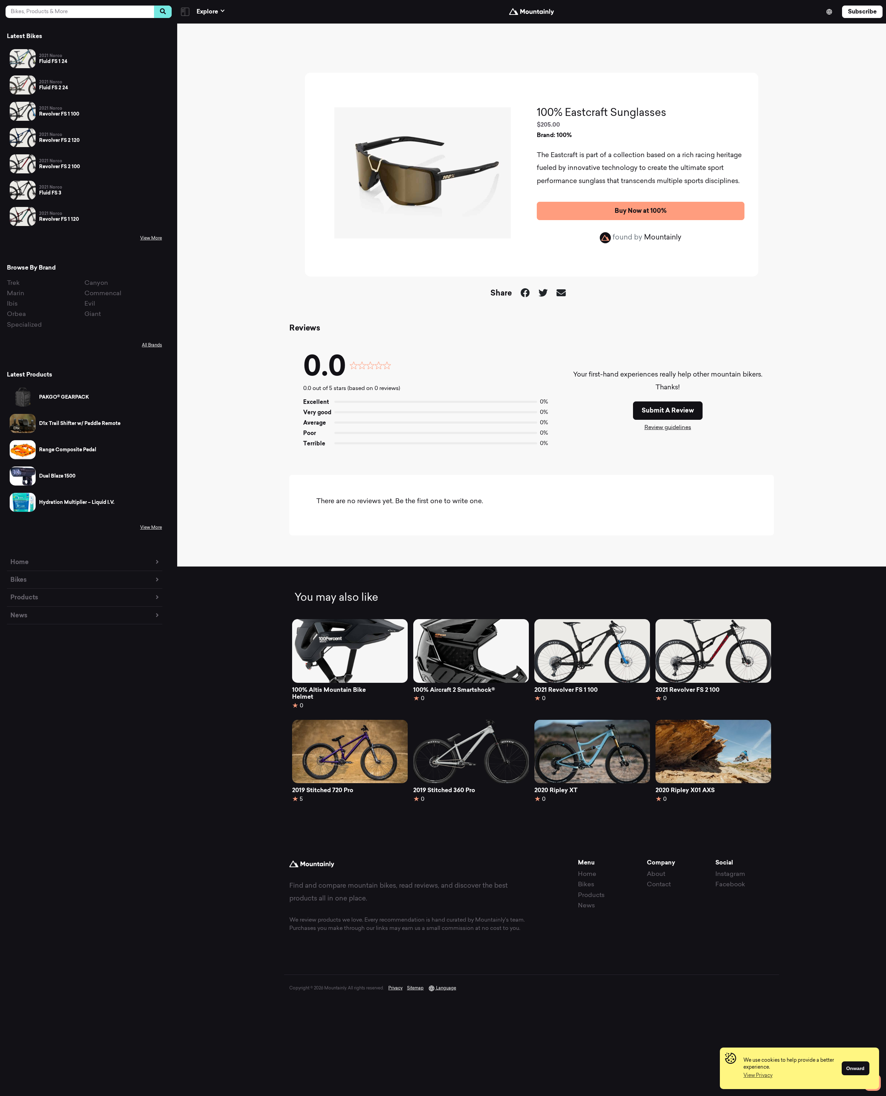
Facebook (730, 885)
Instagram (730, 874)
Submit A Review (668, 410)
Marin (15, 294)
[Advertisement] (532, 46)
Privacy (395, 988)
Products (24, 597)
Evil (89, 304)
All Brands (152, 345)
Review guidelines (667, 428)
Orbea (16, 314)
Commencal (102, 294)
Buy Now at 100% (641, 211)
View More (151, 238)
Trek (13, 283)
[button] (757, 1075)
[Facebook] (525, 293)
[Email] (561, 293)
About (656, 874)
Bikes (18, 579)
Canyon (96, 283)
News (18, 615)
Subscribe (862, 11)
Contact (659, 885)
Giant (92, 314)
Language (445, 988)
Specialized (24, 325)
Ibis (12, 304)
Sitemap (415, 988)
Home (19, 561)
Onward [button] (855, 1068)
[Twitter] (543, 293)
